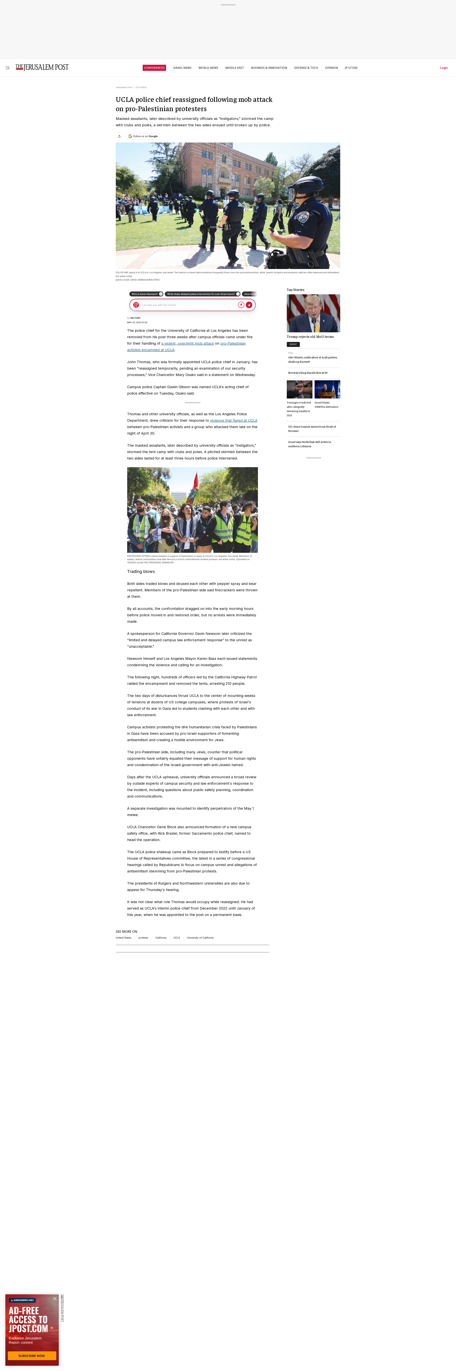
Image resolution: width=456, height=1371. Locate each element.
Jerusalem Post (124, 87)
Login (444, 68)
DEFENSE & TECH (306, 67)
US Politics (141, 87)
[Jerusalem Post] (40, 68)
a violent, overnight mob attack (187, 343)
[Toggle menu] (7, 68)
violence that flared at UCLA (233, 420)
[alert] (32, 1330)
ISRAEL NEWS (182, 67)
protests (143, 937)
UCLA (176, 937)
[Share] (119, 136)
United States (123, 937)
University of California (200, 937)
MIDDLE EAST (234, 67)
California (160, 937)
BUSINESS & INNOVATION (269, 67)
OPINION (331, 67)
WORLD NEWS (208, 67)
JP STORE (351, 67)
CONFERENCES (154, 67)
